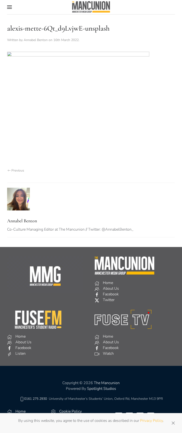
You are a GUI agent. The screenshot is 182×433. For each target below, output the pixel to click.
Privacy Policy (151, 420)
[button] (9, 7)
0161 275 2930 (35, 398)
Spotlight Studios (101, 388)
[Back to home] (91, 7)
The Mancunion (107, 383)
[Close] (173, 423)
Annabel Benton (36, 40)
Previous (17, 170)
